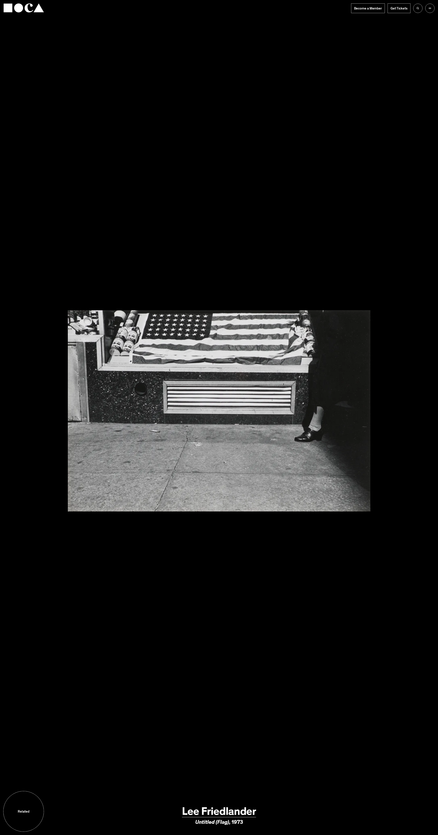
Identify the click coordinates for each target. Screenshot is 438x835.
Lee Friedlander (219, 811)
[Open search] (418, 8)
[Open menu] (430, 8)
